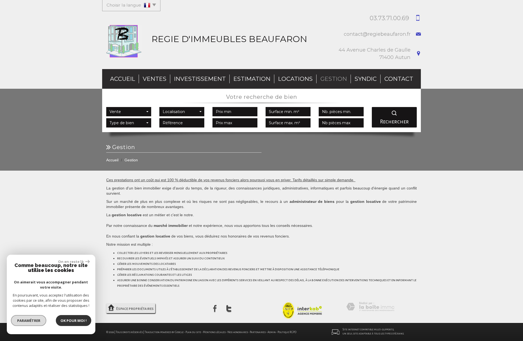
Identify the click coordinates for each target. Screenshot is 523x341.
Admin (271, 332)
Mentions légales (214, 332)
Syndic (366, 78)
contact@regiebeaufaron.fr (377, 34)
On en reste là (71, 261)
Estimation (251, 78)
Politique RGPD (287, 332)
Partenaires (258, 332)
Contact (398, 78)
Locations (295, 78)
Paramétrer (28, 320)
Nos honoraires (237, 332)
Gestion (333, 78)
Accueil (122, 78)
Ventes (154, 78)
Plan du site (193, 332)
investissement (200, 78)
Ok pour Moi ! (73, 320)
